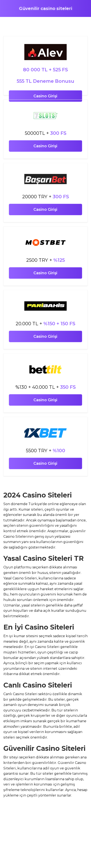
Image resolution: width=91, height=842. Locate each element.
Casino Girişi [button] (45, 96)
